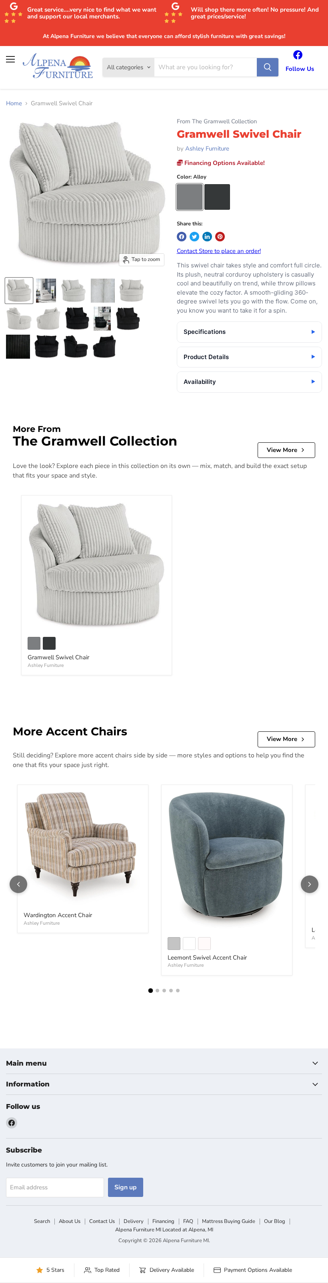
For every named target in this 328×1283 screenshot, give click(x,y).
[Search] (267, 67)
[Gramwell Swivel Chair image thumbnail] (19, 290)
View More (282, 450)
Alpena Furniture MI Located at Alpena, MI (164, 1229)
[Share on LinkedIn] (207, 236)
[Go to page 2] (157, 990)
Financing (163, 1221)
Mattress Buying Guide (228, 1221)
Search (42, 1221)
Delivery (134, 1221)
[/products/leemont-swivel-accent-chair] (227, 860)
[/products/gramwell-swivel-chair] (96, 566)
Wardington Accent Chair (58, 915)
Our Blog (274, 1221)
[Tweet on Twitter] (194, 236)
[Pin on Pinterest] (220, 236)
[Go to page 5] (178, 990)
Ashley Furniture (207, 149)
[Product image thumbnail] (46, 290)
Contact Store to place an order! (219, 251)
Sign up (125, 1187)
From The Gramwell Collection (217, 121)
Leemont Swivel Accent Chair (207, 958)
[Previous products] (18, 884)
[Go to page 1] (150, 990)
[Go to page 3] (164, 990)
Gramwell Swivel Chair (58, 657)
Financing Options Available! (224, 163)
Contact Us (102, 1221)
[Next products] (309, 884)
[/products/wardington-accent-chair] (83, 848)
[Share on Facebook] (181, 236)
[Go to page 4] (171, 990)
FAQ (188, 1221)
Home (14, 103)
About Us (69, 1221)
